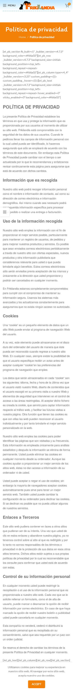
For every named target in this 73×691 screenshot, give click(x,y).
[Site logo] (37, 5)
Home (22, 37)
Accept (36, 684)
